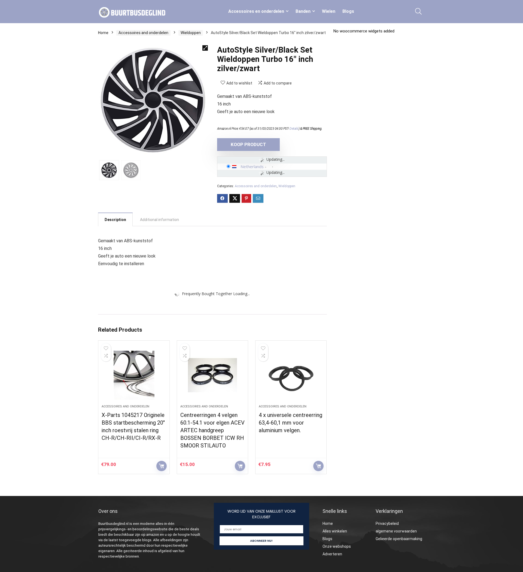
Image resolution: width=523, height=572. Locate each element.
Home (103, 33)
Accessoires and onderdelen (143, 33)
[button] (205, 48)
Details (294, 129)
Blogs (348, 11)
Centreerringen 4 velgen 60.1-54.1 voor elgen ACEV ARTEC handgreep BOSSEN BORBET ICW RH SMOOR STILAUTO (212, 430)
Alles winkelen (335, 531)
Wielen (328, 11)
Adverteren (332, 554)
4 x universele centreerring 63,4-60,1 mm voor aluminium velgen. (290, 423)
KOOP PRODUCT (248, 144)
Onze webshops (337, 546)
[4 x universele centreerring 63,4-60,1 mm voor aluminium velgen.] (291, 375)
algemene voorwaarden (396, 531)
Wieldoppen (191, 33)
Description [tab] (115, 219)
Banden (303, 11)
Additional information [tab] (159, 219)
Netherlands (252, 166)
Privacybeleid (387, 523)
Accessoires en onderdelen (256, 11)
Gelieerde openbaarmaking (399, 539)
